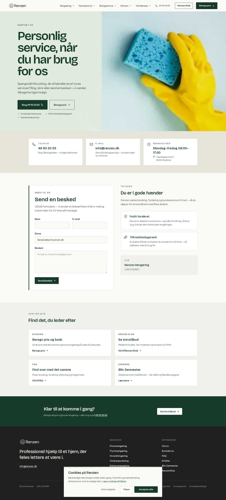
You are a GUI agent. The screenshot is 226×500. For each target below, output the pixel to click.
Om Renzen (142, 5)
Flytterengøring (118, 450)
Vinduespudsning (119, 460)
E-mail (76, 219)
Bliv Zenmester (170, 465)
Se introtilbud (168, 411)
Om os (165, 446)
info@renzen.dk (28, 466)
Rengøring (65, 5)
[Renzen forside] (18, 5)
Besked (39, 248)
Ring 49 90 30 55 (31, 104)
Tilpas (126, 489)
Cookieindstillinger (197, 486)
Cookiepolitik (179, 486)
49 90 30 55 (164, 5)
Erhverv (125, 5)
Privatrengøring (118, 446)
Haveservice (85, 5)
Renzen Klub (184, 5)
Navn (37, 219)
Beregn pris (205, 5)
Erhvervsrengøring (119, 465)
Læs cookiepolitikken (114, 481)
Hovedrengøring (119, 455)
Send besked (45, 280)
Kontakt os (168, 450)
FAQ (164, 455)
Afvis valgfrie (108, 489)
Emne (38, 233)
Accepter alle (146, 489)
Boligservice (106, 5)
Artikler (166, 460)
